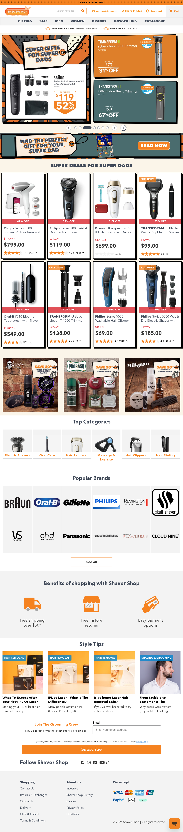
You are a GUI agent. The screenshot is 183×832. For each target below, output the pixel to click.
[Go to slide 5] (98, 127)
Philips (9, 228)
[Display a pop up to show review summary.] (36, 254)
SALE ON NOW (91, 2)
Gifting (25, 21)
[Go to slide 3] (84, 127)
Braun (100, 228)
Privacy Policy (75, 808)
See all (91, 562)
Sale (43, 21)
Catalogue (154, 21)
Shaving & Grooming (157, 658)
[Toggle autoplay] (123, 128)
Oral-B (9, 316)
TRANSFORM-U (153, 228)
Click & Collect (29, 814)
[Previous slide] (68, 127)
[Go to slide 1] (75, 127)
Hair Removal (14, 658)
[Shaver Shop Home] (18, 11)
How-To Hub (125, 21)
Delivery (25, 808)
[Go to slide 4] (91, 127)
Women (78, 21)
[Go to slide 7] (107, 127)
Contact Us (27, 788)
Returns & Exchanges (33, 795)
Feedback (72, 814)
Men (59, 21)
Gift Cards (26, 801)
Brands (99, 21)
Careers (71, 801)
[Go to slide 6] (103, 127)
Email (96, 722)
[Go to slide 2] (80, 127)
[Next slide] (114, 127)
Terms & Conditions (33, 820)
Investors (72, 788)
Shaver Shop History (79, 795)
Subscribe (91, 749)
